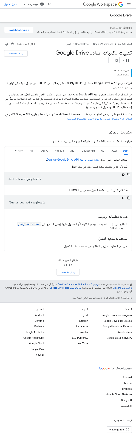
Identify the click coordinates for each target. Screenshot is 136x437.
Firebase (39, 326)
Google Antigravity (33, 337)
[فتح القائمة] (128, 4)
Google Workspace (103, 44)
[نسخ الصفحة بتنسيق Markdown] (116, 60)
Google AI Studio (35, 332)
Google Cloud (36, 343)
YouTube (83, 343)
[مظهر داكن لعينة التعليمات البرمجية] (123, 174)
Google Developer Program (117, 315)
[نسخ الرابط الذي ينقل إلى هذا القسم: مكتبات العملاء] (105, 132)
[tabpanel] (68, 203)
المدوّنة (84, 315)
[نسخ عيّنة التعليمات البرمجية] (129, 174)
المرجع (68, 44)
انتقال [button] (114, 150)
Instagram (82, 326)
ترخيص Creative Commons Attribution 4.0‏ (78, 284)
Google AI (126, 400)
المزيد (20, 150)
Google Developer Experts (117, 326)
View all (39, 354)
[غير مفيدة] (7, 44)
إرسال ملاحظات (16, 53)
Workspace (107, 4)
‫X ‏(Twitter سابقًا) (79, 337)
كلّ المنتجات (126, 405)
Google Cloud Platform (119, 394)
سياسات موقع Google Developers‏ (65, 287)
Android (39, 315)
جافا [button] (103, 150)
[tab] (126, 150)
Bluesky (83, 320)
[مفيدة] (12, 44)
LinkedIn (83, 332)
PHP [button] (32, 150)
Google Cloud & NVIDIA (119, 337)
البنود (129, 420)
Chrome (39, 320)
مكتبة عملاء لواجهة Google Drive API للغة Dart (73, 159)
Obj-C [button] (44, 150)
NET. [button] (73, 150)
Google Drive (121, 15)
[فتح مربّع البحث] (50, 4)
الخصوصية (119, 420)
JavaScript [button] (88, 150)
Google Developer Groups (118, 320)
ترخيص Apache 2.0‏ (122, 287)
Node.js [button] (59, 150)
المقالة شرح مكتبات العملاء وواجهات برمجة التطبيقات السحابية (99, 118)
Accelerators (124, 332)
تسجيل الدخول (11, 4)
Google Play (37, 349)
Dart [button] (125, 150)
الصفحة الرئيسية (125, 44)
